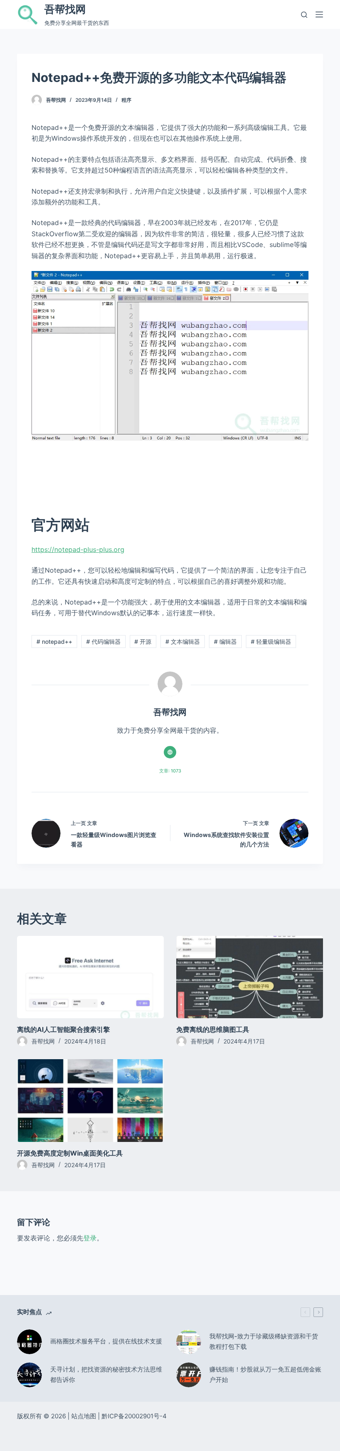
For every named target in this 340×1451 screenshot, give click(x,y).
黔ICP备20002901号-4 (134, 1416)
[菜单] (319, 14)
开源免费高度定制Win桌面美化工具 (70, 1153)
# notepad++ (54, 641)
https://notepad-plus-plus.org (78, 549)
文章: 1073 (170, 771)
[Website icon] (170, 752)
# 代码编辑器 (103, 641)
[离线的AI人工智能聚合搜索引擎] (90, 977)
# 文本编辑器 (182, 641)
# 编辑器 (225, 641)
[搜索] (304, 15)
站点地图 (83, 1416)
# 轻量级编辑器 (271, 641)
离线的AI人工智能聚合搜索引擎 (63, 1029)
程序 (126, 100)
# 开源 (142, 641)
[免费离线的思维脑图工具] (249, 977)
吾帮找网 (65, 9)
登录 (90, 1238)
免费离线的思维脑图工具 (212, 1029)
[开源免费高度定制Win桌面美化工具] (90, 1100)
